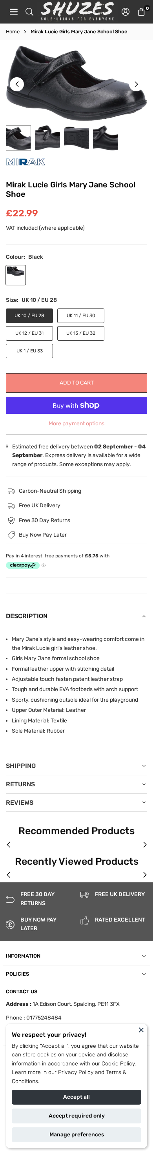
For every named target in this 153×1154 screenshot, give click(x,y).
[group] (76, 83)
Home (13, 31)
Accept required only (77, 1115)
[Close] (141, 1030)
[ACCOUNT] (125, 12)
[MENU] (14, 12)
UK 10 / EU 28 (29, 315)
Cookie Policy (118, 1063)
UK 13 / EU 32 (80, 333)
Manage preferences (76, 1134)
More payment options (76, 423)
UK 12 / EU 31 (29, 333)
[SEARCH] (29, 12)
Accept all (76, 1097)
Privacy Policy (75, 1072)
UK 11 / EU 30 (81, 315)
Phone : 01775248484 (34, 1017)
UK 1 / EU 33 (29, 351)
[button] (141, 12)
